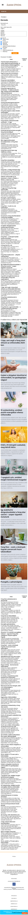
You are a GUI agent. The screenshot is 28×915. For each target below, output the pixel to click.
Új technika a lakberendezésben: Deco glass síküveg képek (10, 735)
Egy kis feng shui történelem (9, 73)
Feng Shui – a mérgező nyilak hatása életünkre (9, 237)
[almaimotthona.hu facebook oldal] (14, 884)
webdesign (13, 887)
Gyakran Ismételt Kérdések (9, 46)
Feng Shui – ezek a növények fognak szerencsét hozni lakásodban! (13, 549)
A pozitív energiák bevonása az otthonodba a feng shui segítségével (10, 277)
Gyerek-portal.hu (14, 906)
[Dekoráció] (13, 34)
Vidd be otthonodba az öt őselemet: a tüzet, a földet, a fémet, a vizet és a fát (9, 178)
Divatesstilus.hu (14, 903)
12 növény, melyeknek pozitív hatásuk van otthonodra (9, 676)
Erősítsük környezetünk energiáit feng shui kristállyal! (11, 131)
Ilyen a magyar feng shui (8, 831)
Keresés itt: (3, 38)
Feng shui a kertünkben (8, 80)
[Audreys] (13, 32)
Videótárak (5, 44)
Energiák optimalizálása (8, 624)
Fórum (4, 40)
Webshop (5, 51)
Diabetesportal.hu (14, 901)
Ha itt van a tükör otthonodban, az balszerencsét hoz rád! (10, 725)
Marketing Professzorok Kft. (18, 889)
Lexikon (4, 48)
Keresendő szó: (4, 23)
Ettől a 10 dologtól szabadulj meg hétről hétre (13, 446)
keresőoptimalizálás (19, 887)
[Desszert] (13, 35)
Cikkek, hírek (6, 39)
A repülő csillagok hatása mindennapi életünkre (8, 226)
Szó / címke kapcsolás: (6, 27)
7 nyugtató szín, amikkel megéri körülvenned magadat (14, 478)
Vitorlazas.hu (14, 895)
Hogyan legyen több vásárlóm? (14, 881)
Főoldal (3, 17)
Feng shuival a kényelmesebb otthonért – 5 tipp (9, 121)
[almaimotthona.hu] (14, 4)
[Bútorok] (13, 33)
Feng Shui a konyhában (7, 160)
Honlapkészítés (7, 887)
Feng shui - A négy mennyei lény (10, 169)
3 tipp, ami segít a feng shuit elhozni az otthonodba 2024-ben (10, 288)
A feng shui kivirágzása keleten (10, 102)
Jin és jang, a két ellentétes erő (10, 815)
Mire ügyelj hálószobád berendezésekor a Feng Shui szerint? (9, 141)
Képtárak (5, 43)
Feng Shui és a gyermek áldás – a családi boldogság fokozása (11, 307)
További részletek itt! (17, 912)
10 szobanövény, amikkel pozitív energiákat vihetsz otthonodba (12, 412)
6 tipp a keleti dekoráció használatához (8, 822)
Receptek (5, 47)
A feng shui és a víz (6, 245)
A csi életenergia (6, 609)
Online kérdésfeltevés (8, 50)
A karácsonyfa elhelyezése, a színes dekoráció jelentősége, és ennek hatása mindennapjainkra (10, 63)
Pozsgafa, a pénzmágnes (8, 198)
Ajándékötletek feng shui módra (10, 656)
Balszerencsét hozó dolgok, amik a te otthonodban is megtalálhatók (11, 687)
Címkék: (2, 30)
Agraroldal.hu (14, 909)
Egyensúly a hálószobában (9, 697)
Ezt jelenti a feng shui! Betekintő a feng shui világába (10, 216)
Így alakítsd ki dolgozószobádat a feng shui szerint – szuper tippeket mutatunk (11, 266)
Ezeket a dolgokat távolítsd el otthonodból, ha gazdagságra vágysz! (14, 377)
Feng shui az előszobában (8, 616)
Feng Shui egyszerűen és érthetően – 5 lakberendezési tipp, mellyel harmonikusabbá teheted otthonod (10, 91)
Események (5, 42)
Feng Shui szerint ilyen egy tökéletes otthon (9, 151)
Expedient (14, 888)
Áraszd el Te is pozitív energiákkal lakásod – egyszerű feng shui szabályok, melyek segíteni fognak (11, 634)
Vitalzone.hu (14, 898)
